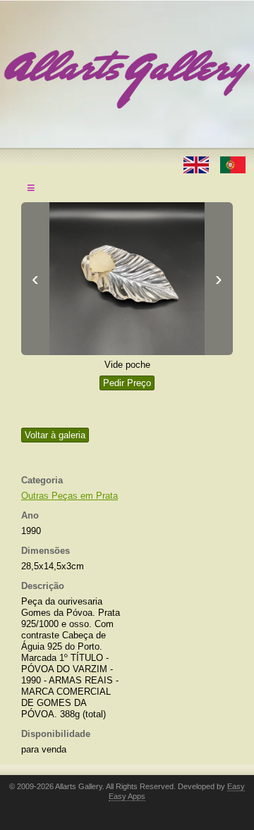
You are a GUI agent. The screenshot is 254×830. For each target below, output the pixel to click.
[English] (197, 164)
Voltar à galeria (55, 435)
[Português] (233, 164)
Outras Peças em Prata (69, 495)
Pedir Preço (127, 383)
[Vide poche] (127, 278)
